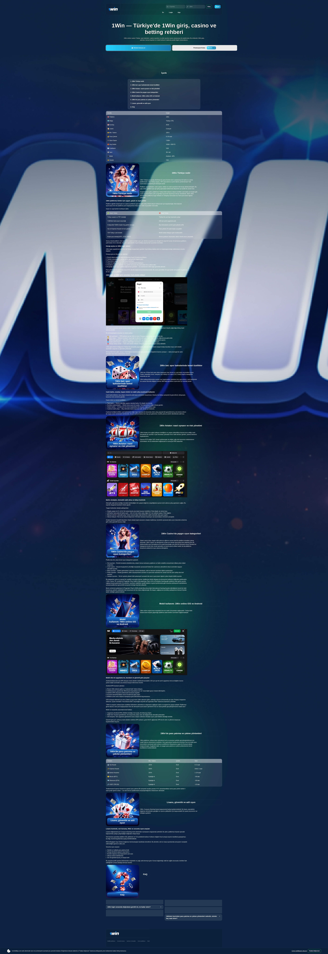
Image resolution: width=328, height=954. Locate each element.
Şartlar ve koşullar (131, 941)
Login (171, 12)
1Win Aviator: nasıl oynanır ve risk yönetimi (146, 88)
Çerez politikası (141, 941)
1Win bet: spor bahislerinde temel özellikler (146, 85)
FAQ (133, 107)
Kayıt (217, 6)
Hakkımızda (150, 941)
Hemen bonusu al (139, 48)
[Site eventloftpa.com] (113, 9)
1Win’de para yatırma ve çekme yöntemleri (145, 99)
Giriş (208, 6)
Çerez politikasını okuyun (299, 951)
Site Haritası (158, 941)
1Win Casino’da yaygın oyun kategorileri (145, 92)
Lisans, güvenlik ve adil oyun (141, 103)
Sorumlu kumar (121, 941)
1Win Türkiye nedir (138, 81)
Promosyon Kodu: (203, 48)
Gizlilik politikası (111, 941)
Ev (163, 12)
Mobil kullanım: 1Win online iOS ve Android (146, 96)
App (179, 12)
